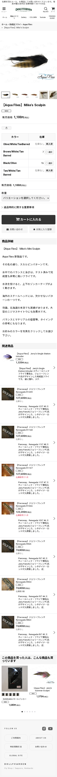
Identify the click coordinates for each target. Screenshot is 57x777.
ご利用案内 (16, 738)
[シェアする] (6, 128)
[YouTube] (50, 728)
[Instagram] (44, 728)
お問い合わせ (41, 747)
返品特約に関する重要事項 (19, 207)
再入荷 (49, 144)
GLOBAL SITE (16, 756)
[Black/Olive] (28, 61)
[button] (4, 10)
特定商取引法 (16, 747)
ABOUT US (41, 738)
